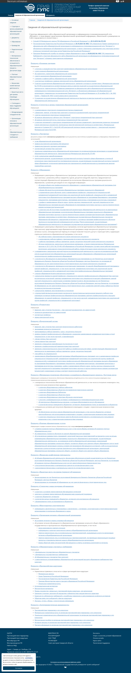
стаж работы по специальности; (46, 354)
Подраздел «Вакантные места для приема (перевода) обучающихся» (56, 472)
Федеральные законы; (46, 574)
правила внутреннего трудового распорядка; (50, 146)
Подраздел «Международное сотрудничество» (48, 505)
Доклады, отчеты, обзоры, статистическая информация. (54, 601)
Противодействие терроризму (17, 636)
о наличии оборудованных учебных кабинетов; (55, 387)
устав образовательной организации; (48, 141)
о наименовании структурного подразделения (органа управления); (59, 110)
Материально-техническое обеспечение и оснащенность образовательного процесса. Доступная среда (16, 63)
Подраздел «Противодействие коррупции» (46, 566)
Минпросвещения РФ (14, 643)
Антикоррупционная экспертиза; (46, 586)
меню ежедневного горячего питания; (51, 528)
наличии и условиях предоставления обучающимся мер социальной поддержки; (63, 494)
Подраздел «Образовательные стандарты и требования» (51, 547)
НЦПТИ (9, 633)
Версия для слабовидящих (17, 1)
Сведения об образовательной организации (29, 15)
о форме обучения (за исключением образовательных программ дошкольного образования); (71, 190)
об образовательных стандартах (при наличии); (51, 557)
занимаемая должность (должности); (48, 329)
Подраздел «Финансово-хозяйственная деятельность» (50, 455)
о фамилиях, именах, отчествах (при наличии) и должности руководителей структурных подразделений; (72, 112)
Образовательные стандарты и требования (16, 134)
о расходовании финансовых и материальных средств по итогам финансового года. (64, 468)
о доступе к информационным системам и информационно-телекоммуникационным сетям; (71, 400)
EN (121, 1)
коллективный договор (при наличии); (48, 149)
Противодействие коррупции (17, 638)
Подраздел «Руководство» (40, 305)
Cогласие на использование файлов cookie (65, 662)
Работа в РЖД (11, 645)
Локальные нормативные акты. (49, 584)
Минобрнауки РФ (13, 641)
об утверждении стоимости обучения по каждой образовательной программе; (62, 434)
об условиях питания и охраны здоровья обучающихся (54, 520)
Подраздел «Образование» (40, 170)
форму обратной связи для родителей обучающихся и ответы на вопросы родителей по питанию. (73, 543)
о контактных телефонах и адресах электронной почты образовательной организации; (65, 81)
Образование (16, 42)
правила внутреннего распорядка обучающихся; (52, 144)
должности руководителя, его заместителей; (50, 312)
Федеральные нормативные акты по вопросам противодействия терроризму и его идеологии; (68, 613)
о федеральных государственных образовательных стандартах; (57, 552)
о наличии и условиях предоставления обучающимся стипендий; (58, 492)
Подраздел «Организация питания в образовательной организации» (56, 515)
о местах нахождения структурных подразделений (52, 115)
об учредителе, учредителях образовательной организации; (56, 74)
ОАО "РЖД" (52, 638)
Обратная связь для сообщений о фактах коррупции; (53, 598)
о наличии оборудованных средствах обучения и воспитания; (60, 397)
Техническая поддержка (101, 643)
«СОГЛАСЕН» (29, 658)
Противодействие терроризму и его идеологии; (51, 610)
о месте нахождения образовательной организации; (53, 76)
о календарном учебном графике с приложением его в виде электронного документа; (68, 239)
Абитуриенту (50, 15)
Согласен (18, 668)
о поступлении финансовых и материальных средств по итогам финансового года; (64, 465)
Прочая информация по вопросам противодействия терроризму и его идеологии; (64, 625)
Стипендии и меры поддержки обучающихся (15, 105)
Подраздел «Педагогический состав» (44, 321)
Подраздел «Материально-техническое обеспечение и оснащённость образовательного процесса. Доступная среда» (74, 375)
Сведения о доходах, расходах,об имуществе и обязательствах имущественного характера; (67, 593)
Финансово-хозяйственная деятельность (15, 85)
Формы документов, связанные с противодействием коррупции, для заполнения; (63, 591)
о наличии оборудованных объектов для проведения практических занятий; (65, 390)
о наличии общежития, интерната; (47, 497)
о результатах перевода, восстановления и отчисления (54, 291)
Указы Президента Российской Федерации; (53, 576)
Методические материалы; (44, 588)
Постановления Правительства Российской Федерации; (58, 579)
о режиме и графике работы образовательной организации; (56, 79)
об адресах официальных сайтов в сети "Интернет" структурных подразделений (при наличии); (68, 117)
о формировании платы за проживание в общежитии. (54, 501)
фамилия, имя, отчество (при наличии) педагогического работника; (58, 327)
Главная (10, 15)
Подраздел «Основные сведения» (43, 63)
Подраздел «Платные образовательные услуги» (48, 423)
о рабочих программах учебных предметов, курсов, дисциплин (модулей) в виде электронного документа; (76, 241)
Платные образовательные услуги (16, 76)
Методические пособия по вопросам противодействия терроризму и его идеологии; (64, 620)
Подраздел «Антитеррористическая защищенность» (50, 605)
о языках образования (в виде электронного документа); (55, 273)
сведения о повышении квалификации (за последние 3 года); (56, 344)
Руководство (16, 45)
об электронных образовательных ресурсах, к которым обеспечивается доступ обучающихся (71, 402)
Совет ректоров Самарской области (60, 643)
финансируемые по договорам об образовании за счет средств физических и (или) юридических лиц (70, 482)
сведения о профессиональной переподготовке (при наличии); (57, 346)
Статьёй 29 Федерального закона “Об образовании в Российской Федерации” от (69, 41)
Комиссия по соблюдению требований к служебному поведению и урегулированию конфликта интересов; (72, 596)
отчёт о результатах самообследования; (49, 156)
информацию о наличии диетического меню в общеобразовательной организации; (68, 530)
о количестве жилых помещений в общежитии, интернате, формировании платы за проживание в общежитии (77, 405)
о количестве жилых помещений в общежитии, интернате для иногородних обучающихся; (67, 499)
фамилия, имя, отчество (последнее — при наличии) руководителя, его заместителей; (65, 310)
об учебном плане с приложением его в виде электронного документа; (63, 237)
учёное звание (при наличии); (45, 341)
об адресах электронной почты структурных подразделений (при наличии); (61, 120)
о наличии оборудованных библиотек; (52, 392)
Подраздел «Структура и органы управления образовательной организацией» (59, 105)
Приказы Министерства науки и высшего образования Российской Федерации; (66, 581)
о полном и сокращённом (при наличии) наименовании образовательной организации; (66, 69)
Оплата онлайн (98, 638)
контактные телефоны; (43, 315)
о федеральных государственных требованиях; (51, 554)
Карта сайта (97, 641)
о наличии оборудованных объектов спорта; (54, 395)
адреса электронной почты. (44, 317)
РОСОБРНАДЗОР (54, 636)
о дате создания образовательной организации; (52, 71)
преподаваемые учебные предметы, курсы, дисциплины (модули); (58, 332)
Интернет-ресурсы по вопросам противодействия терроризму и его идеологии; (63, 622)
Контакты (96, 633)
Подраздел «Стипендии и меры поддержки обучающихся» (52, 486)
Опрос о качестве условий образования (107, 636)
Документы (15, 38)
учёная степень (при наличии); (45, 339)
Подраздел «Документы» (40, 134)
